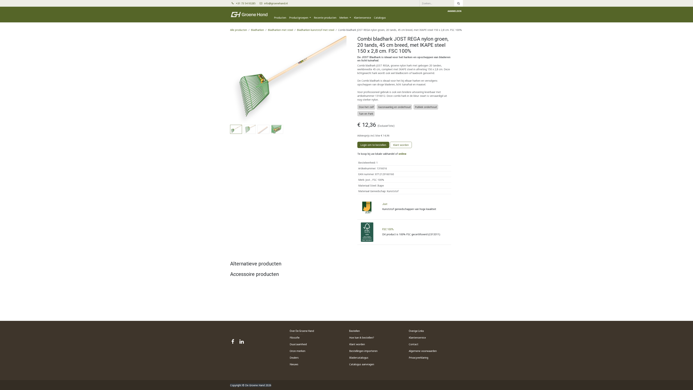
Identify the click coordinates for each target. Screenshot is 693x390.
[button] (236, 79)
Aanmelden (454, 11)
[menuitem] (280, 17)
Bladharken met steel (280, 30)
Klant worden (401, 145)
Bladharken (257, 30)
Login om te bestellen (373, 145)
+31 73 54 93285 (247, 3)
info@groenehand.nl (276, 3)
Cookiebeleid (340, 383)
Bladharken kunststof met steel (315, 30)
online (402, 153)
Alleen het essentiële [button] (429, 384)
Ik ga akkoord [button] (453, 384)
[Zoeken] (458, 3)
